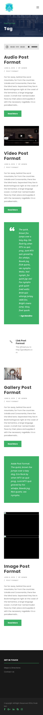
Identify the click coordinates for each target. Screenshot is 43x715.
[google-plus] (9, 709)
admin (24, 68)
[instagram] (22, 709)
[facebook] (4, 709)
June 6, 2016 (9, 68)
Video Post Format (16, 155)
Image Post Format (17, 568)
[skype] (18, 709)
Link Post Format (21, 342)
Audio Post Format (16, 59)
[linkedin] (13, 709)
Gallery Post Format (17, 389)
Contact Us (9, 671)
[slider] (34, 46)
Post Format (12, 71)
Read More (13, 113)
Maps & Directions (12, 667)
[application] (21, 47)
